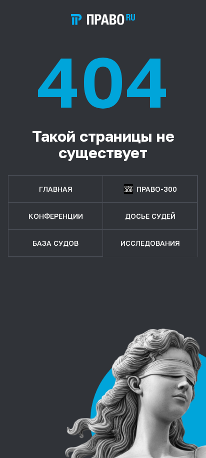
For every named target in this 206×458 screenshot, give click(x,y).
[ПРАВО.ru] (103, 19)
